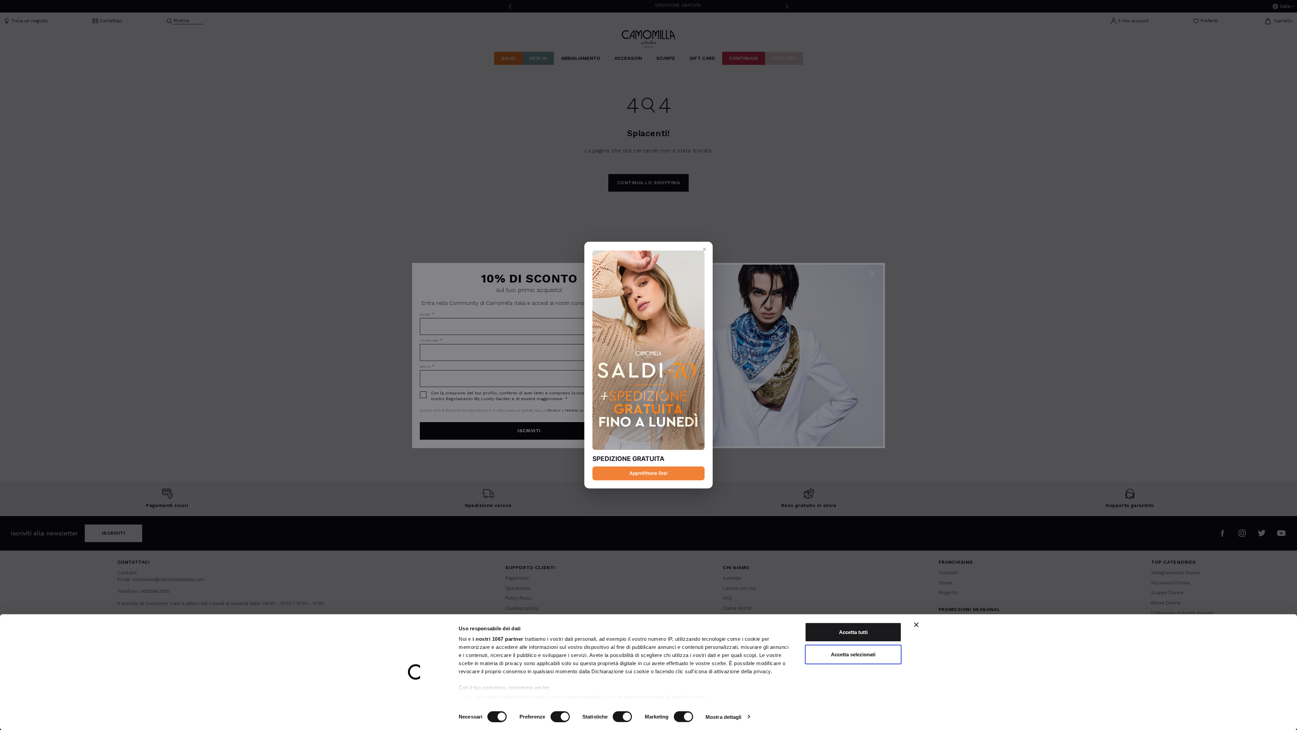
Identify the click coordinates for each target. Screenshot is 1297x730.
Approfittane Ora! (648, 473)
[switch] (560, 716)
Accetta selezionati (853, 654)
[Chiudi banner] (916, 625)
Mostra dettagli (724, 717)
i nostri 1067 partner (498, 639)
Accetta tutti (853, 632)
